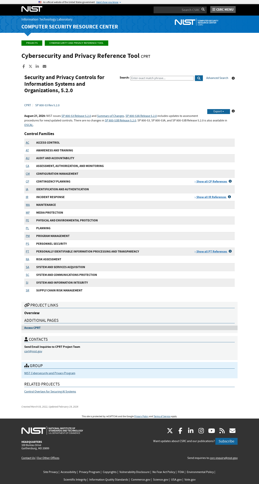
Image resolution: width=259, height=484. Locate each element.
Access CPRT (32, 328)
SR (27, 290)
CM (28, 174)
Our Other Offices (48, 458)
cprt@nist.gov (33, 351)
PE (27, 220)
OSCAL (28, 125)
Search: (125, 77)
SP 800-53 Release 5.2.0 (76, 116)
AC (27, 143)
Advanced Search (217, 78)
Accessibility (68, 472)
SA (27, 267)
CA (27, 166)
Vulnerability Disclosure (134, 472)
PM (28, 236)
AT (27, 150)
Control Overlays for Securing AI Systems (50, 391)
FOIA (181, 472)
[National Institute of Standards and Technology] (52, 430)
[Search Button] (199, 78)
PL (27, 228)
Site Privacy (50, 472)
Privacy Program (89, 472)
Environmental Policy (200, 472)
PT (27, 251)
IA (27, 189)
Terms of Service (162, 416)
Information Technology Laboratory (46, 19)
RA (27, 259)
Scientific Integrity (75, 480)
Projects (32, 43)
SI (27, 283)
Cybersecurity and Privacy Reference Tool (76, 43)
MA (28, 205)
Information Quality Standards (108, 480)
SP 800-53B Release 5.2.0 (120, 120)
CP (27, 181)
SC (27, 275)
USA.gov (176, 480)
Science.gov (160, 480)
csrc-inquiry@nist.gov (224, 458)
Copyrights (110, 472)
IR (27, 197)
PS (27, 244)
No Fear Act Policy (163, 472)
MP (28, 213)
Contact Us (28, 458)
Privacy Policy (141, 416)
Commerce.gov (140, 480)
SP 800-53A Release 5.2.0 (141, 116)
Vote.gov (189, 480)
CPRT (27, 105)
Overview (32, 313)
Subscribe (226, 441)
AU (27, 158)
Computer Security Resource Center (69, 26)
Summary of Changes (110, 116)
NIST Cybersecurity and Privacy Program (49, 373)
